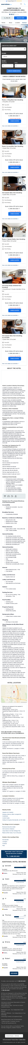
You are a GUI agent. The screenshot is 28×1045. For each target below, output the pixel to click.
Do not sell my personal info (9, 1023)
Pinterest (18, 1027)
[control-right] (25, 33)
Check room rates (14, 71)
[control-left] (2, 33)
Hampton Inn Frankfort (7, 812)
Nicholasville (5, 839)
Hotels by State (6, 1021)
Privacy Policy (15, 1039)
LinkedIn (14, 1027)
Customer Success (15, 1021)
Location (17, 22)
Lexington (4, 841)
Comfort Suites (6, 818)
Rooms (3, 22)
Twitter (22, 1026)
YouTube (3, 1027)
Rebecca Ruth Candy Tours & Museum (11, 832)
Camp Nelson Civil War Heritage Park (11, 830)
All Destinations (18, 1019)
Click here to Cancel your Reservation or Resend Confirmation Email (13, 1003)
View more (14, 973)
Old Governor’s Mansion (8, 828)
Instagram (8, 1027)
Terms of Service (7, 1039)
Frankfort (4, 843)
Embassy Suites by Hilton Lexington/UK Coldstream (11, 815)
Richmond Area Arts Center (8, 827)
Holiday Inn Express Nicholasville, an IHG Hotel (13, 820)
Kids (16, 62)
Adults (4, 62)
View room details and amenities (10, 126)
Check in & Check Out (9, 45)
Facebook (17, 1026)
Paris (3, 845)
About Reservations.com (7, 1019)
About (10, 22)
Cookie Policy (22, 1039)
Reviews (24, 22)
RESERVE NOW (20, 17)
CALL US (8, 17)
